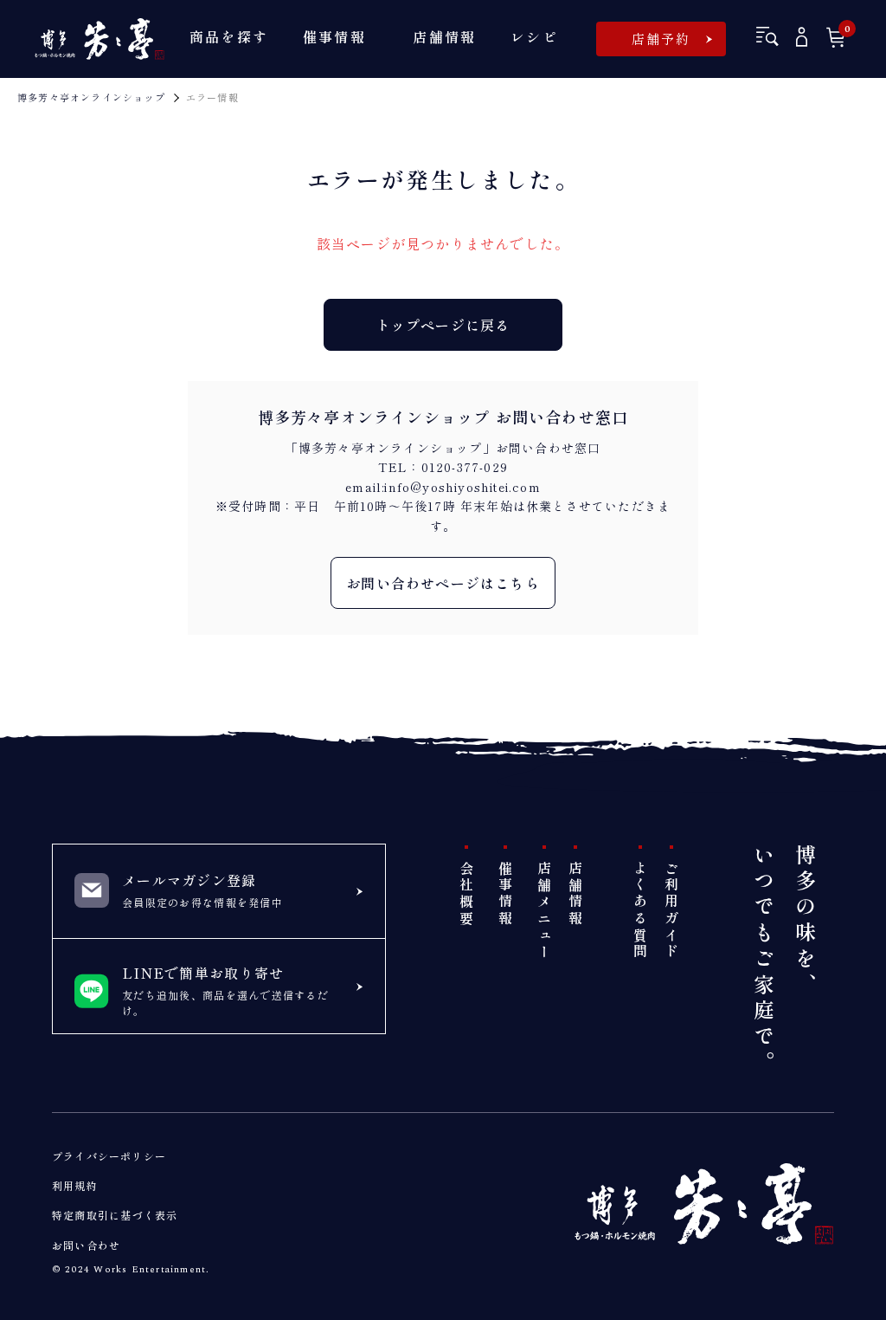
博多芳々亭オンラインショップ (91, 97)
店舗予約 (661, 38)
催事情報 (505, 894)
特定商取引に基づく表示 (114, 1214)
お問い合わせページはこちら (443, 583)
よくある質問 (640, 911)
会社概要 (466, 894)
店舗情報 (575, 894)
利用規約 (75, 1185)
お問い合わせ (86, 1245)
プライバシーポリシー (109, 1156)
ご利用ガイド (671, 911)
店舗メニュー (544, 911)
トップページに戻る (443, 324)
